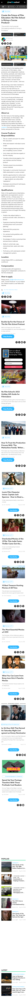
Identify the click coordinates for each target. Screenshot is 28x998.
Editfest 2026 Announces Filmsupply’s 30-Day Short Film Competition (18, 946)
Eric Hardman (7, 504)
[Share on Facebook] (2, 43)
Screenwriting (22, 6)
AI (4, 6)
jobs (4, 289)
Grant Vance (6, 333)
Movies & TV (9, 488)
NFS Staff (10, 38)
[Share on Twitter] (5, 43)
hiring (7, 289)
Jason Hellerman (8, 848)
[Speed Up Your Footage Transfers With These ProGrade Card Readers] (13, 770)
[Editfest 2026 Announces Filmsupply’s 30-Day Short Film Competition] (6, 944)
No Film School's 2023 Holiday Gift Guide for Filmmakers (10, 394)
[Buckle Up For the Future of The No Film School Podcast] (13, 306)
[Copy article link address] (10, 43)
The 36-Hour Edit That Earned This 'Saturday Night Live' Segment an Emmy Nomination (13, 730)
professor (15, 289)
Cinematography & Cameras (11, 782)
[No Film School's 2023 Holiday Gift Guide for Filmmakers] (13, 376)
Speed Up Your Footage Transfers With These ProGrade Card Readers (13, 788)
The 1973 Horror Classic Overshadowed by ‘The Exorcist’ (18, 957)
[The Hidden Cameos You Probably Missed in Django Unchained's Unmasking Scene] (13, 822)
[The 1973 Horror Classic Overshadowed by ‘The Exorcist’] (6, 956)
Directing (12, 6)
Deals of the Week (9, 794)
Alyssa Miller (6, 457)
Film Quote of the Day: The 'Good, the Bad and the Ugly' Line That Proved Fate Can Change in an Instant (18, 971)
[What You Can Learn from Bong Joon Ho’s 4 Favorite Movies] (13, 662)
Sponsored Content (6, 744)
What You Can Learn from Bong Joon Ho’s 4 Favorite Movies (13, 678)
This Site (7, 11)
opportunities (11, 289)
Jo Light (16, 973)
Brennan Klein (7, 551)
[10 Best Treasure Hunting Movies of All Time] (13, 571)
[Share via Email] (8, 43)
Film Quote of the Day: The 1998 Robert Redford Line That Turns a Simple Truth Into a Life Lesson (18, 922)
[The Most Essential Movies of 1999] (13, 616)
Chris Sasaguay (7, 595)
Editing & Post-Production (11, 724)
